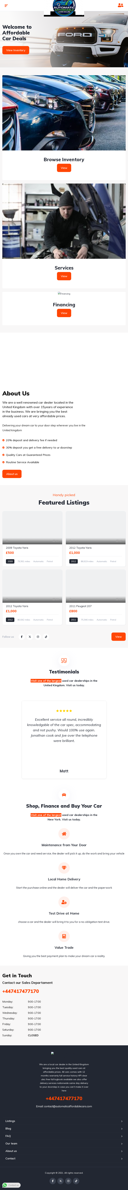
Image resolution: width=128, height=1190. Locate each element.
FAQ (8, 1136)
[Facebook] (52, 1181)
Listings (10, 1121)
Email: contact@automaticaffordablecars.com (64, 1106)
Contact (10, 1158)
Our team (11, 1143)
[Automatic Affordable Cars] (64, 1055)
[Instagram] (68, 1181)
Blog (8, 1128)
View (64, 167)
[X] (60, 1181)
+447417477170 (20, 991)
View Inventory (15, 50)
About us (11, 1151)
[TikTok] (76, 1181)
